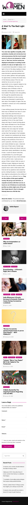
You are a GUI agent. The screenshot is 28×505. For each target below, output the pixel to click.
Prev (6, 218)
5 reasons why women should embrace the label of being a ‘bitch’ (13, 467)
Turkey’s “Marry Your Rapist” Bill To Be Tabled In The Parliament (13, 362)
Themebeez (15, 501)
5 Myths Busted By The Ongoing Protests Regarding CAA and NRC (13, 391)
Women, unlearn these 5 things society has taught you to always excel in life (13, 485)
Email (4, 427)
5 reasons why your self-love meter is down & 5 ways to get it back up (13, 491)
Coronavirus (7, 294)
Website (4, 433)
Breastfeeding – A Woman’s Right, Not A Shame (12, 270)
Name (4, 420)
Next (22, 218)
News (13, 294)
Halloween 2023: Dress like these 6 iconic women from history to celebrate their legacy (13, 474)
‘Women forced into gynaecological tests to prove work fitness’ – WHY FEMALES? (13, 331)
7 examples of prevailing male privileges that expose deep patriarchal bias (13, 480)
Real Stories (11, 357)
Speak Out (17, 32)
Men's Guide (7, 266)
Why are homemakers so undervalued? (11, 242)
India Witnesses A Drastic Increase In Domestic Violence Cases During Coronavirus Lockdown (13, 300)
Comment (4, 411)
